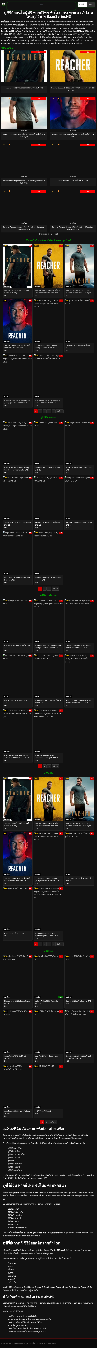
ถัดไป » (59, 411)
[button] (41, 4)
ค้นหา (90, 5)
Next (56, 234)
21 (54, 411)
